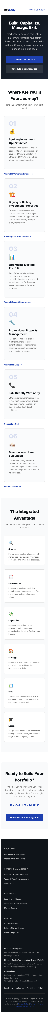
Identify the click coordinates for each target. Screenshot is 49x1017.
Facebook (8, 988)
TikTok (40, 988)
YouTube (31, 988)
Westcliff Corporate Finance (17, 174)
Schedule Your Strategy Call (24, 817)
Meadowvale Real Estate (14, 859)
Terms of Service (36, 1004)
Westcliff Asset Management (18, 302)
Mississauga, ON (11, 932)
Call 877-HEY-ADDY (24, 59)
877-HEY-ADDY (37, 10)
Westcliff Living (11, 365)
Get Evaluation (11, 486)
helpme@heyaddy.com (14, 928)
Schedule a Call (11, 424)
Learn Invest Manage (13, 899)
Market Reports (10, 908)
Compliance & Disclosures (24, 1006)
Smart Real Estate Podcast (15, 903)
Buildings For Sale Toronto (16, 236)
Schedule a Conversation (24, 69)
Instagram (20, 988)
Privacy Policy (23, 1004)
